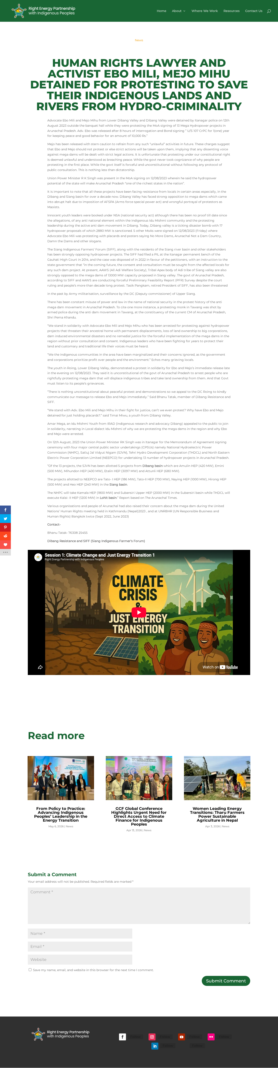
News (139, 40)
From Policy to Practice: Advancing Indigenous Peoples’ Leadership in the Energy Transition (60, 814)
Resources (231, 11)
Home (161, 11)
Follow (135, 1037)
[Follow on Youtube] (181, 1036)
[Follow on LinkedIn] (154, 1046)
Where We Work (205, 11)
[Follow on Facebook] (122, 1036)
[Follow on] (184, 1046)
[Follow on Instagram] (152, 1036)
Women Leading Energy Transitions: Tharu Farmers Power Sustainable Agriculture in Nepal (217, 814)
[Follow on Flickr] (211, 1036)
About (177, 11)
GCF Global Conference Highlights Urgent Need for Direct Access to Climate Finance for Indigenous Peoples (139, 816)
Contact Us (253, 11)
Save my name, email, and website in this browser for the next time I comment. (93, 970)
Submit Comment (226, 980)
